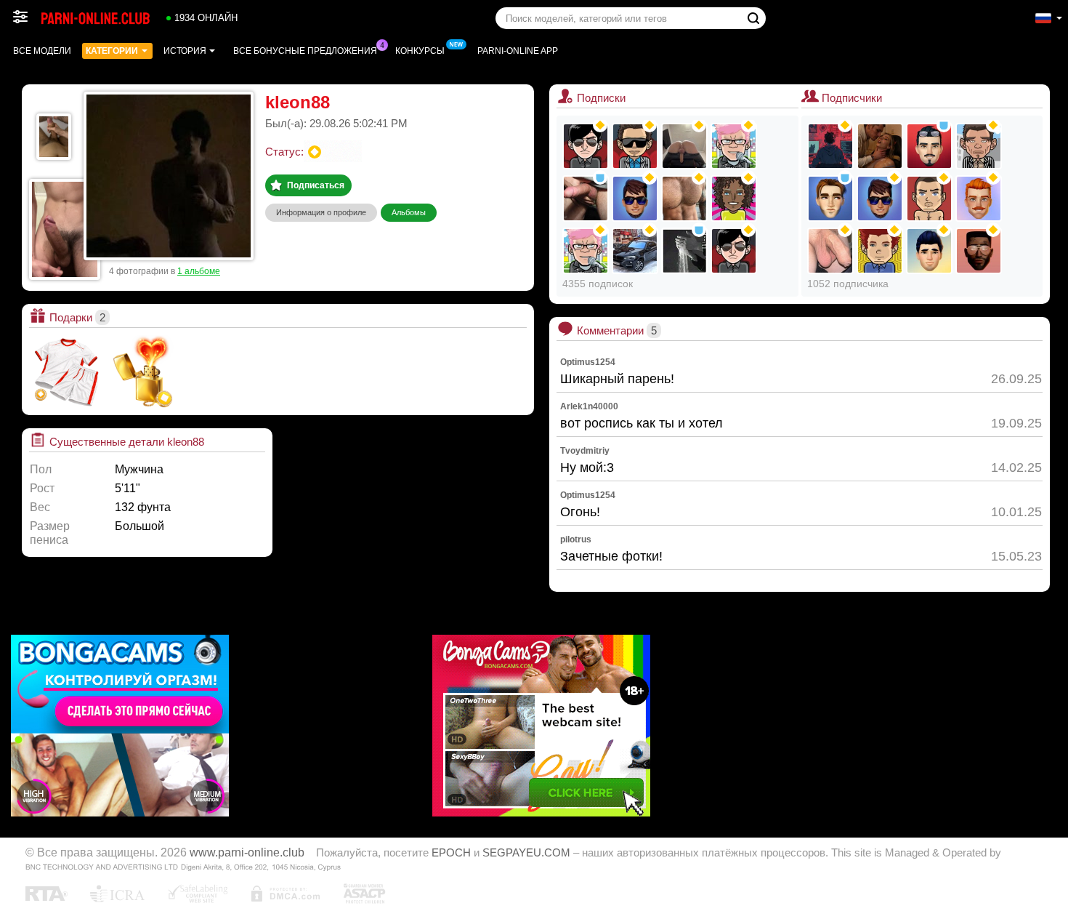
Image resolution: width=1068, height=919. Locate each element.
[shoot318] (585, 251)
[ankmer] (684, 251)
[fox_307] (684, 198)
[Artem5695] (734, 146)
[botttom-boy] (978, 251)
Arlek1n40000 (589, 406)
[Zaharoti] (684, 146)
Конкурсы (420, 51)
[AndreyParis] (830, 146)
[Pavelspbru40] (830, 198)
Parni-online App (517, 51)
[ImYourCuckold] (635, 251)
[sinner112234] (929, 198)
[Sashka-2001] (880, 198)
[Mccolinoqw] (978, 146)
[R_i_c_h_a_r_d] (635, 146)
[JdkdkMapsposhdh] (880, 251)
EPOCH (451, 853)
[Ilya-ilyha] (978, 198)
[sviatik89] (585, 198)
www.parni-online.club (247, 852)
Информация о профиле (321, 212)
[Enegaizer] (635, 198)
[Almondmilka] (880, 146)
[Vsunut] (830, 251)
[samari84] (734, 251)
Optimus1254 (587, 362)
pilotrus (575, 539)
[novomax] (734, 198)
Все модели (42, 51)
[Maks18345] (929, 251)
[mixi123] (585, 146)
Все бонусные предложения (305, 51)
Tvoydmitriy (585, 451)
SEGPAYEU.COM (526, 853)
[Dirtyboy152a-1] (929, 146)
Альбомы (409, 212)
